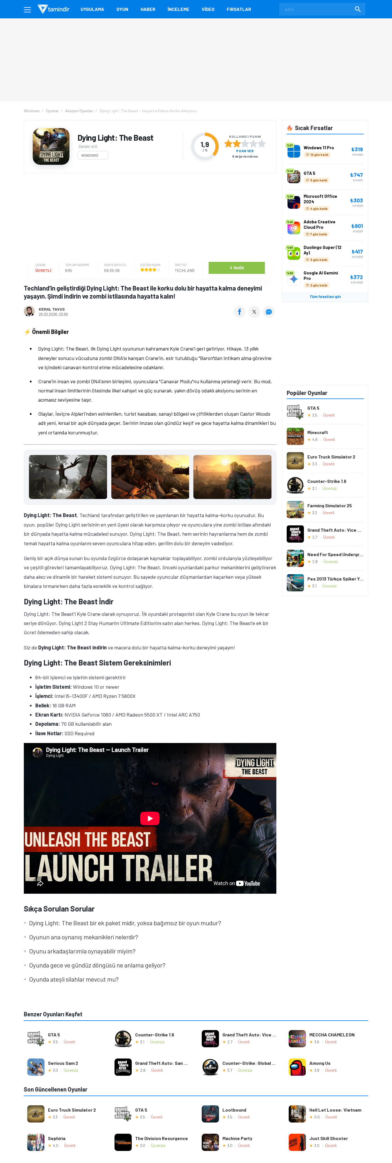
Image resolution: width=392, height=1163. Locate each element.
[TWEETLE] (255, 316)
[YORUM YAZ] (269, 316)
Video (208, 9)
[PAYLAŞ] (241, 316)
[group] (150, 478)
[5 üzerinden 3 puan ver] (245, 144)
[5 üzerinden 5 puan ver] (262, 144)
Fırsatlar (239, 9)
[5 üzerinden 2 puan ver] (237, 144)
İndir (236, 267)
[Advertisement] (149, 217)
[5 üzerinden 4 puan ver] (253, 144)
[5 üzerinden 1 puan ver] (228, 144)
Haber (148, 9)
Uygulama (92, 9)
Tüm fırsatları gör (325, 296)
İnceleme (178, 9)
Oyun (122, 9)
